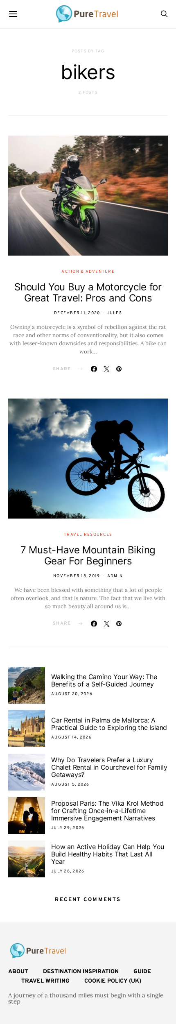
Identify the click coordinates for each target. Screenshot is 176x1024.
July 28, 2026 (67, 871)
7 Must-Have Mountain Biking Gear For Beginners (88, 555)
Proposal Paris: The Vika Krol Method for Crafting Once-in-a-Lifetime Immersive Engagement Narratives (107, 810)
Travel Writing (45, 981)
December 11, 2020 (77, 313)
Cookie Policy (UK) (112, 981)
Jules (114, 313)
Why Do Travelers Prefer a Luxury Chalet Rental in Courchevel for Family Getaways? (109, 767)
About (18, 971)
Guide (142, 971)
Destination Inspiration (81, 971)
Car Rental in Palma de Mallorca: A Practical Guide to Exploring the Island (109, 724)
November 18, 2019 (76, 576)
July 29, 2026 (67, 828)
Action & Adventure (88, 271)
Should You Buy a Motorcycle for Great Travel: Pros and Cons (88, 292)
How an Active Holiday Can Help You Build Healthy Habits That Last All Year (107, 854)
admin (115, 576)
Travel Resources (88, 534)
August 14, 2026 (71, 737)
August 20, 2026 (72, 694)
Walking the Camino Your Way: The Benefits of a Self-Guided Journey (104, 680)
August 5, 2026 (70, 784)
